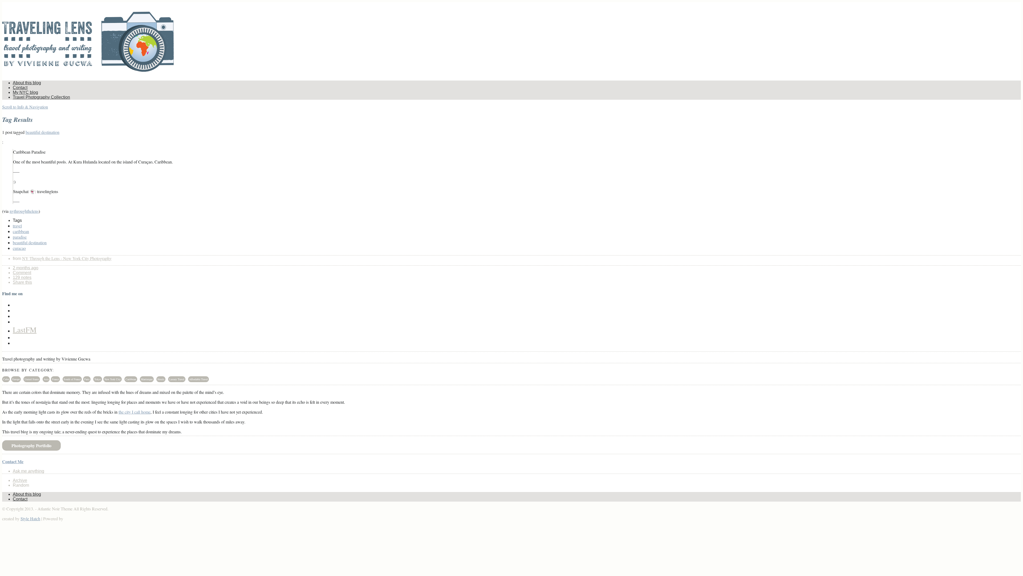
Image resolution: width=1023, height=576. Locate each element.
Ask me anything (28, 471)
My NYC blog (25, 92)
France (55, 379)
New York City (112, 379)
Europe (16, 379)
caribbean (21, 231)
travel (17, 226)
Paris (87, 379)
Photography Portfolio (31, 445)
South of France (72, 379)
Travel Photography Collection (41, 97)
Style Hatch (30, 518)
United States (32, 379)
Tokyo (97, 379)
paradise (20, 237)
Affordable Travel (198, 379)
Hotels (160, 379)
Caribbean (130, 379)
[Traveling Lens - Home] (88, 68)
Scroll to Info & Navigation (25, 107)
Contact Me (12, 461)
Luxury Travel (176, 379)
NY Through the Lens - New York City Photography (67, 258)
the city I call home (135, 412)
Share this (22, 282)
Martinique (147, 379)
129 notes (22, 277)
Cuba (6, 379)
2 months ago (25, 268)
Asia (46, 379)
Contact (20, 87)
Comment (22, 272)
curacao (19, 248)
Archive (20, 480)
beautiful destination (42, 132)
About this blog (27, 83)
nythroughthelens (24, 211)
